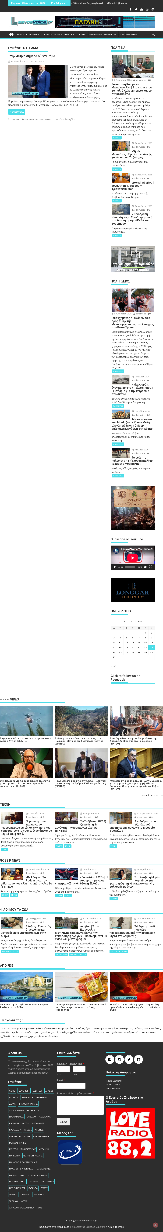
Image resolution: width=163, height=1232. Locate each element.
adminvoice (38, 61)
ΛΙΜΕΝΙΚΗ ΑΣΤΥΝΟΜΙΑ (19, 1136)
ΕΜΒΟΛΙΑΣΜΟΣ (16, 1116)
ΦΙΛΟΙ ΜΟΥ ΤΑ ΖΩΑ (10, 951)
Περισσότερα (17, 112)
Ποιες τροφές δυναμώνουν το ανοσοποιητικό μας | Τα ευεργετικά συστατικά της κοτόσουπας (80, 1007)
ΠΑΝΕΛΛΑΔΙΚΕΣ (43, 1168)
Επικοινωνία (113, 1088)
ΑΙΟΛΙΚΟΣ (13, 1097)
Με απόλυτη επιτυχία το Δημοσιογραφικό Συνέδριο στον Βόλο (24, 1006)
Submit (63, 1121)
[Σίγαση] (145, 567)
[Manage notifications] (155, 1225)
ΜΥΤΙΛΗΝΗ (44, 1149)
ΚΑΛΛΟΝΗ (14, 1123)
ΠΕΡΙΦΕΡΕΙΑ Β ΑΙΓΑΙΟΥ (37, 1175)
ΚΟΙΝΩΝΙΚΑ (56, 34)
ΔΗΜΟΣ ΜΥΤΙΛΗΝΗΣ (28, 1103)
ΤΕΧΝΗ (4, 849)
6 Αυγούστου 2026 (122, 80)
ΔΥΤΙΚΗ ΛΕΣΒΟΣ (16, 1110)
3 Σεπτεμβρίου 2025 (91, 918)
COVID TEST (24, 1090)
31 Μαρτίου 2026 (36, 813)
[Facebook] (110, 1059)
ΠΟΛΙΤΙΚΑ (45, 34)
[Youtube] (139, 1059)
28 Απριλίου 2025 (145, 869)
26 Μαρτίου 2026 (90, 813)
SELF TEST (37, 1090)
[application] (133, 558)
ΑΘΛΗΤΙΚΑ (69, 34)
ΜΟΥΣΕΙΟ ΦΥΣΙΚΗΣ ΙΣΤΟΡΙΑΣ (22, 1149)
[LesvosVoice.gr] (11, 34)
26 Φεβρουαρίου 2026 (38, 869)
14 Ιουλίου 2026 (141, 411)
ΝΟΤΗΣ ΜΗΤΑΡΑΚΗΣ (33, 1155)
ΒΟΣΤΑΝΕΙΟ (41, 1097)
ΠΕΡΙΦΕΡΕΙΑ (131, 34)
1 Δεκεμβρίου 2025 (37, 918)
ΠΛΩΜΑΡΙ (33, 1181)
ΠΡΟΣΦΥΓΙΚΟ (47, 1181)
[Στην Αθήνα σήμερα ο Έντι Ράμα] (38, 66)
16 (151, 642)
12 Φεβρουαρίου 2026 (147, 813)
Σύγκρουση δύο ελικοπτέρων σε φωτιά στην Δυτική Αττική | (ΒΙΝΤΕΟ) (25, 739)
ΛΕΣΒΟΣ (20, 34)
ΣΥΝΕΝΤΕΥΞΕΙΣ (111, 34)
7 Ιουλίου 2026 (141, 449)
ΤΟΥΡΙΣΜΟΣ (38, 1194)
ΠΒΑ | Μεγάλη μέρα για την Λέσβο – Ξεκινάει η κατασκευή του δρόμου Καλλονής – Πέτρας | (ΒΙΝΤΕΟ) (81, 784)
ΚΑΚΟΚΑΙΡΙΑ (44, 1116)
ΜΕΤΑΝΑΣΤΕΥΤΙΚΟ (17, 1142)
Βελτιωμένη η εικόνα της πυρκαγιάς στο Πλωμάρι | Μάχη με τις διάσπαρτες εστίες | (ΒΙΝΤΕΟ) (79, 741)
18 (120, 647)
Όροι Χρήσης (113, 1084)
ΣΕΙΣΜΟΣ (13, 1194)
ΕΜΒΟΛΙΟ (31, 1116)
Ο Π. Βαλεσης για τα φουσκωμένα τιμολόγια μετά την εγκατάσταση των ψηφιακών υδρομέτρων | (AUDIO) (25, 784)
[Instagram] (120, 1059)
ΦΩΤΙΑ (24, 1201)
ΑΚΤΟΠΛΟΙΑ (27, 1097)
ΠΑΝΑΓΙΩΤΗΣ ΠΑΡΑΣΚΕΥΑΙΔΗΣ (23, 1162)
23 (151, 647)
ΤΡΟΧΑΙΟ (13, 1201)
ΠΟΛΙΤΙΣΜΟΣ (82, 34)
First (59, 1074)
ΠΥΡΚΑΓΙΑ (33, 1188)
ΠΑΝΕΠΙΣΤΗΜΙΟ (16, 1175)
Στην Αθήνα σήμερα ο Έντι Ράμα (31, 56)
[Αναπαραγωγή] (115, 567)
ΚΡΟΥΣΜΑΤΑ (15, 1129)
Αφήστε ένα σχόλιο (66, 119)
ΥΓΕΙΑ (122, 34)
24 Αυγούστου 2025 (146, 918)
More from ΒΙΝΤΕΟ (152, 795)
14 (139, 642)
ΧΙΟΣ (40, 1207)
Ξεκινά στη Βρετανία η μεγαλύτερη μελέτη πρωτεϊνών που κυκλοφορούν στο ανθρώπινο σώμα (135, 1007)
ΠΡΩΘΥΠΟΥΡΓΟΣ (43, 119)
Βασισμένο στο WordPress (54, 1226)
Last (75, 1074)
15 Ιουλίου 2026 (141, 376)
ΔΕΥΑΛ (12, 1103)
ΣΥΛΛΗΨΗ (25, 1194)
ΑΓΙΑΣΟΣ (49, 1090)
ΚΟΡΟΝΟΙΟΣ (38, 1123)
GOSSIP (5, 895)
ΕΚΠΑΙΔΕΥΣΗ (33, 1110)
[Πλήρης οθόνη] (150, 567)
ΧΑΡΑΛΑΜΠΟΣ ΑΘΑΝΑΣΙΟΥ (21, 1207)
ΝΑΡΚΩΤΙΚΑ (14, 1155)
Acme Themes (116, 1226)
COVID (12, 1090)
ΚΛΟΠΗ (25, 1123)
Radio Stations (114, 1080)
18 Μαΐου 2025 (89, 869)
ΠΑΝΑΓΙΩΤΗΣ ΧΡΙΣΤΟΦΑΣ (21, 1168)
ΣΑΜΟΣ (44, 1188)
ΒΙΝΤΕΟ (59, 846)
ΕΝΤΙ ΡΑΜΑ (29, 119)
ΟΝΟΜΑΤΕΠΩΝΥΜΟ (70, 1064)
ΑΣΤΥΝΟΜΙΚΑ (32, 34)
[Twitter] (130, 1059)
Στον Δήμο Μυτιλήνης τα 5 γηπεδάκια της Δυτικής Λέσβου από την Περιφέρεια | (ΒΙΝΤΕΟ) (133, 741)
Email (61, 1080)
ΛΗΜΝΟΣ (39, 1129)
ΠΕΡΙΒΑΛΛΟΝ (95, 34)
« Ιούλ (114, 666)
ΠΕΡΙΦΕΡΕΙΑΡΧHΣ (17, 1181)
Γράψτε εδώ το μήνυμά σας (75, 1093)
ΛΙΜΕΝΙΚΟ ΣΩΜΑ (41, 1136)
